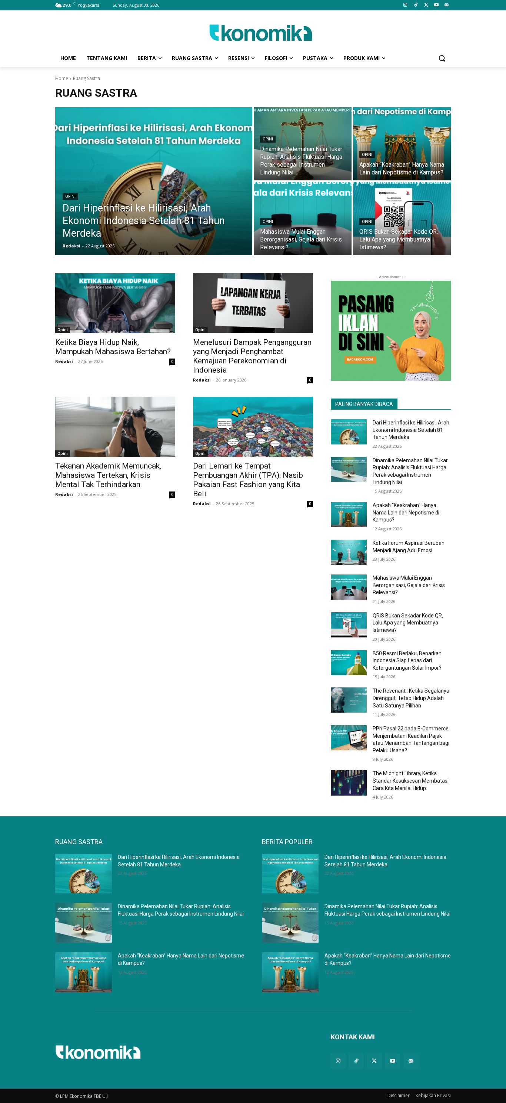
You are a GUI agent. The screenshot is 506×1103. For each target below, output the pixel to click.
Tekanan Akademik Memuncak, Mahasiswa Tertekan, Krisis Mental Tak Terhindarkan (108, 475)
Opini (70, 196)
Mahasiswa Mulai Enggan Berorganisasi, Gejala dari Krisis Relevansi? (409, 585)
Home (61, 78)
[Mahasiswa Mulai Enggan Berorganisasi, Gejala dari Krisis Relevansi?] (303, 218)
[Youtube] (436, 5)
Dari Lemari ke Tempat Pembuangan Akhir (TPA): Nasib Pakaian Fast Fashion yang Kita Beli (248, 479)
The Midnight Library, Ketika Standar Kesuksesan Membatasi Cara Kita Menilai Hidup (411, 780)
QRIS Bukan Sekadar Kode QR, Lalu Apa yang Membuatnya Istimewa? (408, 623)
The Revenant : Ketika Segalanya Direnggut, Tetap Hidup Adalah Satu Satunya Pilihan (411, 698)
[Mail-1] (446, 5)
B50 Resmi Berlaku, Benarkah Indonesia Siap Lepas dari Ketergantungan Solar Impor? (407, 660)
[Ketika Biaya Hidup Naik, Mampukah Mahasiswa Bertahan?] (115, 303)
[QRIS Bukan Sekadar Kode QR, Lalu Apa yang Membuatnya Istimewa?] (402, 218)
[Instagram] (405, 5)
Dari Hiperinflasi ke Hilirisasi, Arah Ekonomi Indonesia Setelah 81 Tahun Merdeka (411, 430)
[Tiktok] (416, 5)
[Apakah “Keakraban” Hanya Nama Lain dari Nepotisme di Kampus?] (402, 143)
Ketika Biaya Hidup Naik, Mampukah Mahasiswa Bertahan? (113, 347)
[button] (442, 58)
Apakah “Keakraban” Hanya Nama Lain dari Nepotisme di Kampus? (406, 512)
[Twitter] (426, 5)
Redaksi (64, 361)
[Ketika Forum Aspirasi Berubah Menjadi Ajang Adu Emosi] (349, 552)
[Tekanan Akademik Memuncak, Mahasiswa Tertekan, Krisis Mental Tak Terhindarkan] (115, 427)
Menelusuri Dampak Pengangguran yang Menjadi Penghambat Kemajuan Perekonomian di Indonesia (252, 356)
